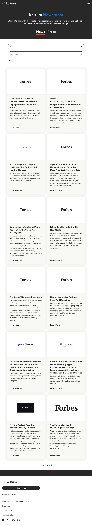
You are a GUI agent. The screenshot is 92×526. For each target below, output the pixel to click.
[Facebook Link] (13, 520)
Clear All (10, 61)
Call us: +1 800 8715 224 (11, 494)
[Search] (84, 3)
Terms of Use (7, 511)
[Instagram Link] (18, 520)
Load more (45, 465)
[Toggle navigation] (89, 3)
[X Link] (8, 520)
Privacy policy (7, 506)
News (40, 32)
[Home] (9, 3)
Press (51, 32)
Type (11, 46)
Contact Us (21, 488)
